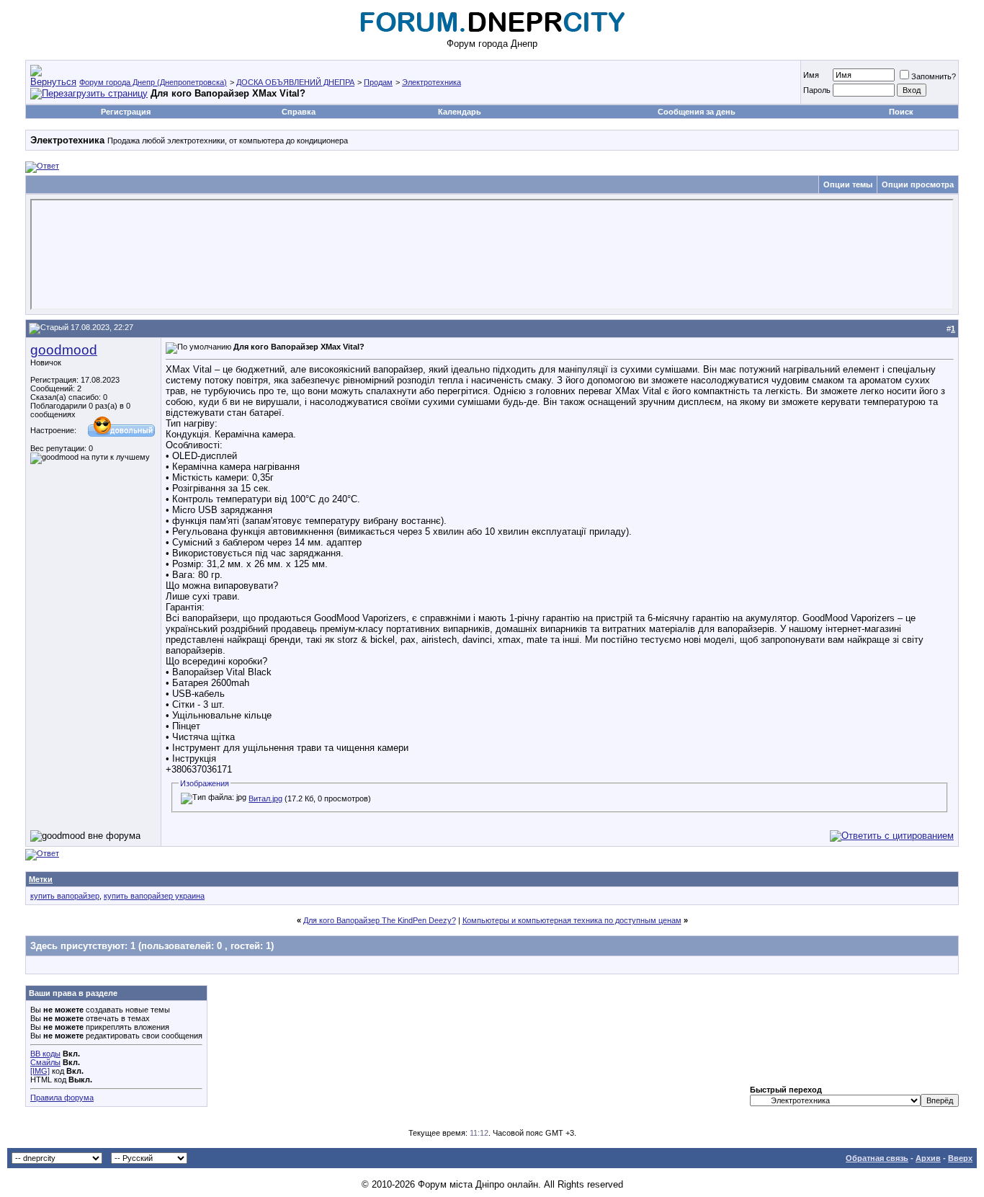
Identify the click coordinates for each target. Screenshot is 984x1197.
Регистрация (126, 111)
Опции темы (847, 184)
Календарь (459, 111)
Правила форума (62, 1097)
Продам (378, 82)
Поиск (901, 111)
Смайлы (45, 1062)
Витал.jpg (265, 798)
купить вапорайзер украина (154, 895)
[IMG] (40, 1071)
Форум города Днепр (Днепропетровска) (153, 82)
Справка (299, 111)
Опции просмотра (918, 184)
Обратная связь (877, 1158)
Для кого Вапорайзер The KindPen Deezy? (379, 920)
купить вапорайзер (64, 895)
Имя (811, 75)
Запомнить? (933, 76)
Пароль (817, 90)
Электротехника (431, 82)
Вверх (960, 1158)
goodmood (63, 349)
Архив (928, 1158)
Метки (41, 879)
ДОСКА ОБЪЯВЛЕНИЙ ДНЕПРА (295, 82)
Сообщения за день (696, 111)
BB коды (45, 1053)
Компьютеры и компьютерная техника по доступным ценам (571, 920)
